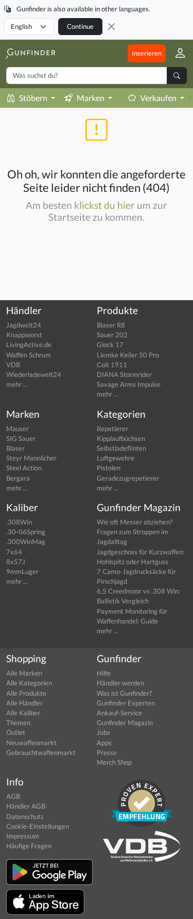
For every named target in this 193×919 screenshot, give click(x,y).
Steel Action (24, 468)
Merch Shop (114, 762)
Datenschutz (25, 816)
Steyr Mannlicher (31, 458)
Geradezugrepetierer (128, 478)
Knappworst (24, 335)
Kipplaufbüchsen (121, 438)
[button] (176, 53)
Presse (107, 752)
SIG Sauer (21, 438)
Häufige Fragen (28, 846)
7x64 (14, 552)
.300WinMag (25, 541)
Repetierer (112, 428)
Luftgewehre (115, 458)
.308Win (19, 522)
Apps (104, 743)
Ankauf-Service (119, 713)
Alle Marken (24, 673)
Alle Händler (24, 703)
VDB (13, 364)
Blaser (15, 448)
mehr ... (17, 384)
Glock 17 (110, 344)
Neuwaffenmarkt (31, 743)
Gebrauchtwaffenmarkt (41, 752)
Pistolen (108, 468)
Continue (80, 26)
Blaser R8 (111, 325)
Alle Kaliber (23, 713)
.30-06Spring (25, 532)
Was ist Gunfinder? (124, 693)
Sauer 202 (112, 335)
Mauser (17, 428)
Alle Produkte (26, 693)
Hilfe (104, 673)
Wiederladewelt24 (33, 374)
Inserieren (147, 53)
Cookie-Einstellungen (37, 826)
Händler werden (120, 683)
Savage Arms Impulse (129, 384)
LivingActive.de (28, 344)
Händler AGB (25, 806)
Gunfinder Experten (126, 703)
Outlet (15, 732)
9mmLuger (22, 571)
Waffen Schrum (28, 355)
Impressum (22, 836)
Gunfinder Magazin (125, 722)
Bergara (18, 478)
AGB (13, 796)
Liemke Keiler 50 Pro (128, 355)
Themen (18, 722)
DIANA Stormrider (124, 374)
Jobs (103, 732)
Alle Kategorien (29, 683)
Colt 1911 (112, 364)
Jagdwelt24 (23, 325)
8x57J (15, 561)
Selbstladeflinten (121, 448)
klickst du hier (104, 205)
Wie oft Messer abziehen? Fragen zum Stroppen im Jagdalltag (134, 532)
